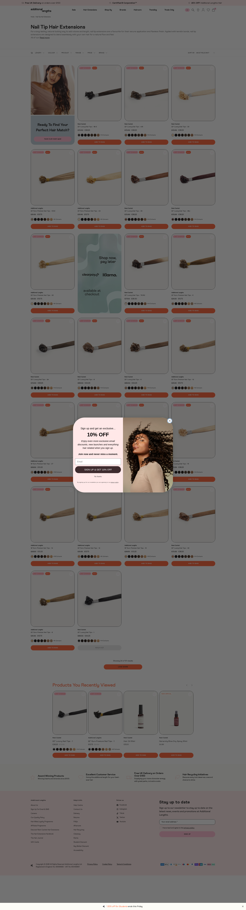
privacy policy (115, 482)
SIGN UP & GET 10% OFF (98, 469)
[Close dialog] (169, 421)
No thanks (98, 476)
